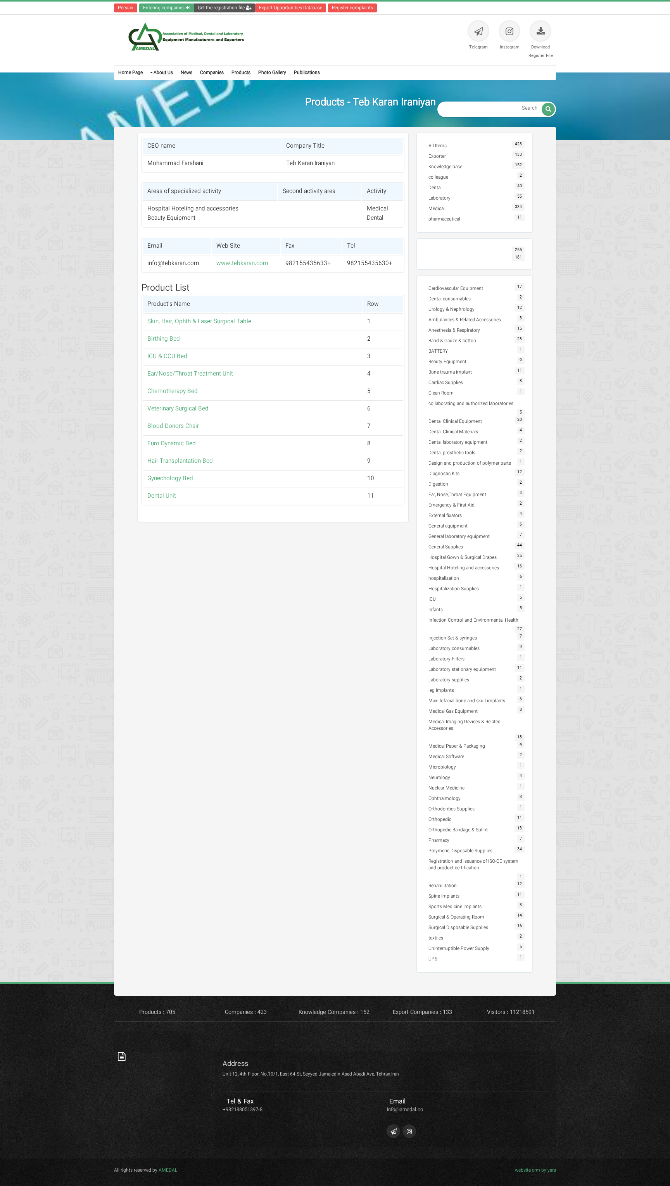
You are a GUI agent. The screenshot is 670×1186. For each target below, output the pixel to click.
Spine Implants (443, 896)
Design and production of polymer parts (469, 463)
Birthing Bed (163, 339)
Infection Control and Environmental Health (473, 620)
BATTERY (438, 351)
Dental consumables (449, 299)
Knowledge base (445, 167)
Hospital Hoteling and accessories (463, 568)
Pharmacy (438, 840)
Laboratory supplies (448, 680)
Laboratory (439, 198)
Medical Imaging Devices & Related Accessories (464, 725)
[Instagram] (409, 1131)
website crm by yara (535, 1170)
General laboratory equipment (459, 536)
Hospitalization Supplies (453, 589)
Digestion (438, 484)
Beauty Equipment (447, 362)
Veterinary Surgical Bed (178, 409)
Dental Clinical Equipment (455, 421)
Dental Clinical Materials (453, 432)
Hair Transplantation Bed (180, 461)
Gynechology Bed (170, 478)
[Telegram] (393, 1131)
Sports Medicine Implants (455, 906)
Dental (435, 187)
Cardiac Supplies (445, 382)
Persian (125, 8)
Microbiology (442, 767)
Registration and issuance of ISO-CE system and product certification (473, 864)
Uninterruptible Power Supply (458, 948)
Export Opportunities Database (290, 8)
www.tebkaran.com (242, 263)
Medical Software (446, 756)
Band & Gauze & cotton (452, 341)
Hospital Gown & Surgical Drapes (462, 557)
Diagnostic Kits (443, 474)
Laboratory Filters (446, 659)
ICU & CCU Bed (167, 356)
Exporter (437, 156)
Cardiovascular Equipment (455, 288)
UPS (432, 959)
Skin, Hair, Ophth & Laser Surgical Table (199, 321)
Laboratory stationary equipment (462, 669)
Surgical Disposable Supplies (458, 927)
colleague (438, 177)
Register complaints (352, 8)
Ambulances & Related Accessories (464, 320)
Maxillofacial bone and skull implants (466, 701)
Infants (435, 610)
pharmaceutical (444, 219)
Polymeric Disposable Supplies (460, 851)
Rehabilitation (442, 886)
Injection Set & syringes (452, 638)
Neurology (439, 777)
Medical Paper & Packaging (456, 746)
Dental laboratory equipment (457, 442)
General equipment (448, 526)
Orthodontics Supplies (451, 809)
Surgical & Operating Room (456, 917)
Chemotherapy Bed (172, 391)
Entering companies (164, 8)
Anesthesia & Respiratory (454, 330)
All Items (437, 146)
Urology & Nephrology (451, 309)
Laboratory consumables (454, 648)
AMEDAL (167, 1170)
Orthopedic (439, 819)
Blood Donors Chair (173, 426)
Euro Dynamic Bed (171, 444)
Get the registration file (222, 8)
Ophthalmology (444, 798)
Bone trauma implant (450, 372)
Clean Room (441, 393)
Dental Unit (161, 496)
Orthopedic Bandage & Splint (458, 830)
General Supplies (445, 547)
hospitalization (443, 578)
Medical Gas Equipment (453, 711)
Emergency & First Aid (451, 505)
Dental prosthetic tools (451, 453)
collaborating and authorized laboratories (470, 403)
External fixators (445, 515)
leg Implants (441, 690)
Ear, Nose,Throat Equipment (457, 494)
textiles (435, 938)
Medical (436, 208)
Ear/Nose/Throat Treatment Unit (190, 374)
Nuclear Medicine (446, 788)
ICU (432, 599)
